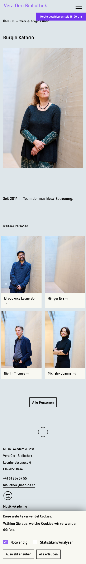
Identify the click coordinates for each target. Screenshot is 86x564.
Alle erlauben (48, 554)
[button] (43, 432)
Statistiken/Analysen (56, 542)
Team (22, 21)
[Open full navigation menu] (79, 6)
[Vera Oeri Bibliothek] (25, 6)
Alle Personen (43, 402)
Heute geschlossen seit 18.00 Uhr (61, 16)
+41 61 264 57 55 (15, 478)
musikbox (46, 198)
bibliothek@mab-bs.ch (19, 485)
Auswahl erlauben (19, 554)
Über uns (8, 21)
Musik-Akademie (15, 506)
